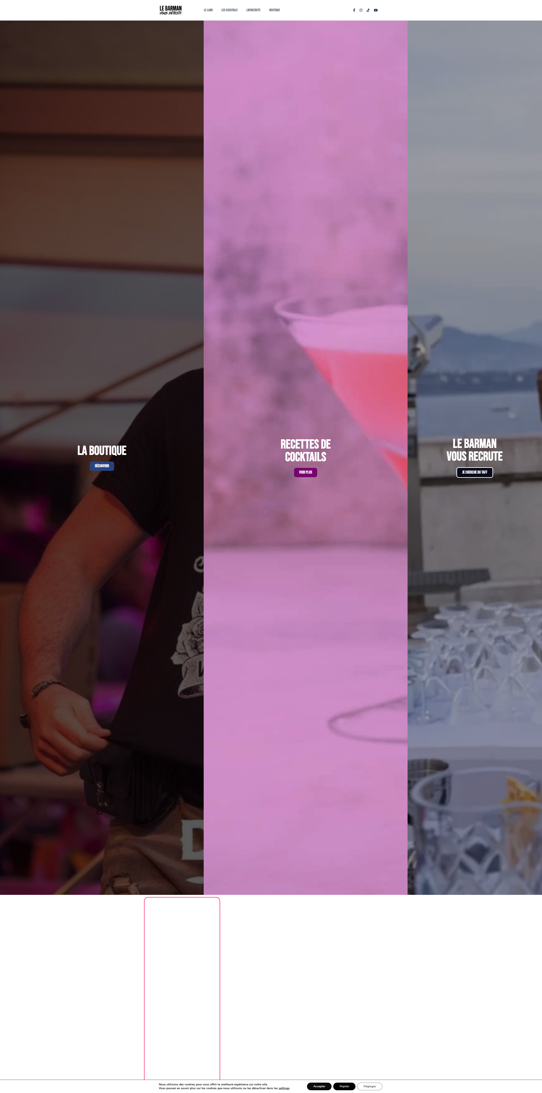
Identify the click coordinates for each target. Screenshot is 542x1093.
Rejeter (344, 1086)
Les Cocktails (229, 10)
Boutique (274, 10)
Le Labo (208, 10)
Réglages (370, 1086)
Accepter (319, 1086)
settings (284, 1088)
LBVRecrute (253, 10)
